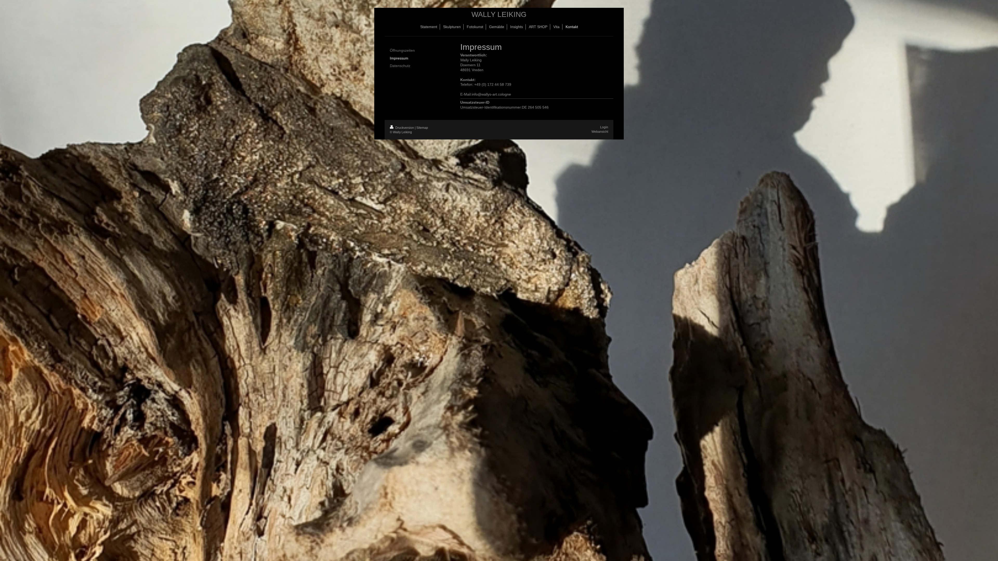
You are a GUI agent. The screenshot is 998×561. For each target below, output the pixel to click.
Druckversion (405, 128)
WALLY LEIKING (499, 14)
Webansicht (600, 131)
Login (604, 127)
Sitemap (422, 128)
